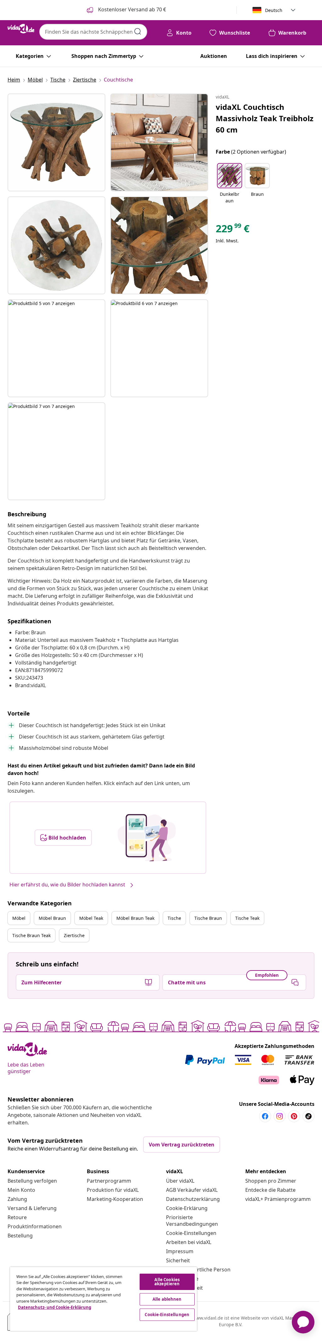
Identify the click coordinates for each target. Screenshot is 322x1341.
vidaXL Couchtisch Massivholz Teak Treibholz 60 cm (265, 118)
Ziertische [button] (74, 935)
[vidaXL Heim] (21, 28)
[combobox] (93, 32)
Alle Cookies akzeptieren (167, 1282)
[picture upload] (146, 838)
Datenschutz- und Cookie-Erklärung (54, 1307)
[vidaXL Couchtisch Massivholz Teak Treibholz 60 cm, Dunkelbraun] (56, 142)
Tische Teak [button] (247, 918)
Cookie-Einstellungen (191, 1233)
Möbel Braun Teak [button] (135, 918)
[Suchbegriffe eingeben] (138, 31)
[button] (229, 184)
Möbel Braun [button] (52, 918)
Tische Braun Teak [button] (31, 935)
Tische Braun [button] (208, 918)
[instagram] (279, 1116)
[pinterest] (294, 1116)
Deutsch (273, 10)
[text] (232, 230)
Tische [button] (174, 918)
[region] (103, 1299)
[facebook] (265, 1116)
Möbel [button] (18, 918)
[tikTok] (308, 1116)
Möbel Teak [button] (91, 918)
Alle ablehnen (167, 1299)
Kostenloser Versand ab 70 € (131, 9)
